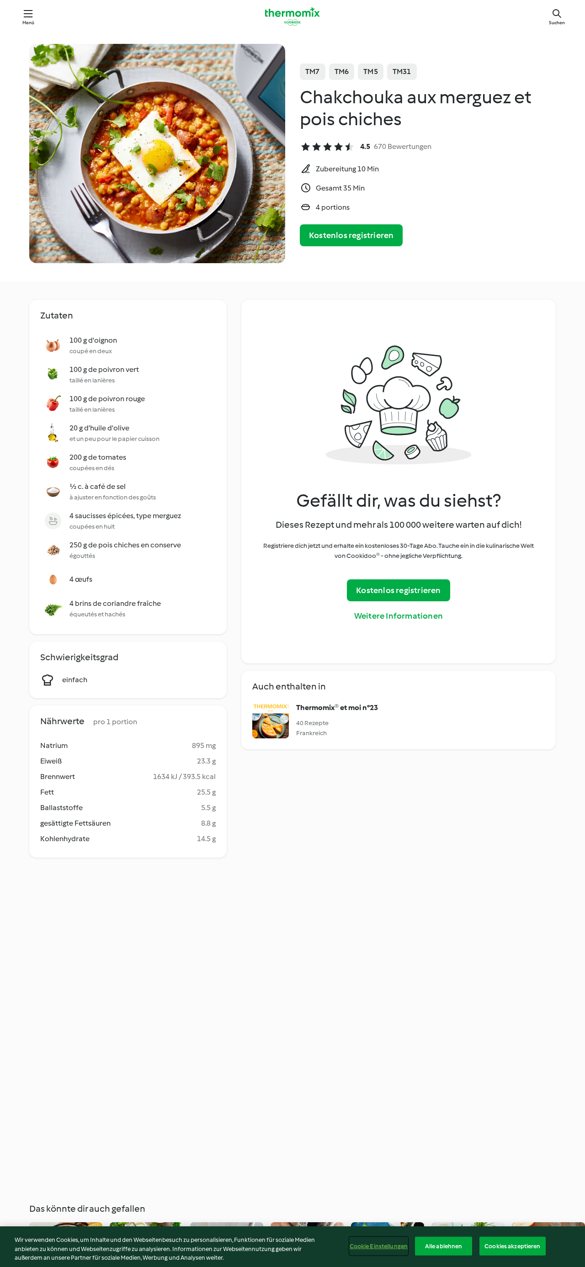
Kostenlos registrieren (351, 235)
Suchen (557, 23)
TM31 (402, 71)
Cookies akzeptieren (512, 1245)
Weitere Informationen (398, 616)
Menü (28, 23)
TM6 (342, 71)
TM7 (312, 71)
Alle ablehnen (444, 1245)
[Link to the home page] (292, 16)
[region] (292, 1246)
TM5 (370, 71)
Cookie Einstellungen (379, 1245)
